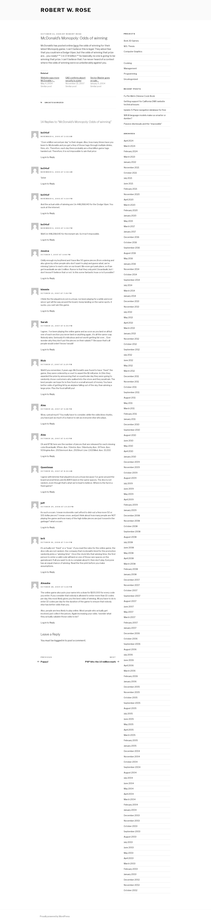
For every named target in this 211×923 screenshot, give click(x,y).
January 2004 (130, 810)
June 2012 (128, 360)
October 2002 (130, 890)
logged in (59, 640)
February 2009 (131, 505)
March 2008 (129, 564)
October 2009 (131, 472)
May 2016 (128, 258)
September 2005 (132, 703)
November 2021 (131, 167)
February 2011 (130, 414)
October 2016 (130, 242)
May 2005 (128, 724)
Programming (130, 73)
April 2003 (128, 858)
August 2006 (130, 649)
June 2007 (129, 606)
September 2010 (132, 430)
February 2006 (131, 676)
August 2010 (130, 435)
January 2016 (130, 264)
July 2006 (128, 654)
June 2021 (128, 183)
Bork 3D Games (131, 41)
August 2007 (130, 601)
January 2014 (130, 296)
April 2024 (128, 140)
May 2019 (128, 221)
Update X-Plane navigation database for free (145, 110)
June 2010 (128, 440)
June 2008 (129, 547)
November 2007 (132, 585)
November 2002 (132, 885)
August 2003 (130, 836)
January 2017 (130, 231)
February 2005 (131, 740)
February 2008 (131, 569)
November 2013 (131, 306)
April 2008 (129, 558)
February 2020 (131, 210)
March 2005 (129, 735)
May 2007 (128, 612)
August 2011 (129, 397)
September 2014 (132, 280)
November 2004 (132, 756)
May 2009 (128, 494)
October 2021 (130, 173)
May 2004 (128, 788)
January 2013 (130, 333)
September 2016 (132, 247)
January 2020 (130, 215)
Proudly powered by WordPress (55, 916)
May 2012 (128, 365)
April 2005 (129, 730)
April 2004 (129, 794)
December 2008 (132, 515)
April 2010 (128, 451)
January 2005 (130, 746)
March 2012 (129, 371)
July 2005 (128, 713)
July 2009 (128, 483)
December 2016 (131, 237)
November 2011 (131, 381)
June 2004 (129, 783)
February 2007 (131, 622)
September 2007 (132, 596)
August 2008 (130, 537)
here (76, 45)
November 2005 (132, 692)
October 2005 (131, 697)
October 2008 (131, 526)
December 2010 (131, 424)
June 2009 (129, 488)
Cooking (128, 63)
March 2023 (129, 157)
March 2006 (129, 671)
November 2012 (131, 339)
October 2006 (131, 638)
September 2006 (132, 644)
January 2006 (130, 681)
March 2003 (129, 863)
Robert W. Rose (66, 10)
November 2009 (132, 467)
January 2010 (130, 456)
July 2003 (128, 842)
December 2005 (132, 687)
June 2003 (129, 847)
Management (130, 68)
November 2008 (132, 521)
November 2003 (132, 820)
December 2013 (131, 301)
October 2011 (130, 387)
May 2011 (128, 403)
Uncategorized (54, 103)
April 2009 (129, 499)
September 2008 (132, 531)
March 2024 (129, 146)
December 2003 (132, 815)
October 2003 (130, 826)
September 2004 (132, 767)
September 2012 (132, 349)
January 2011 (129, 419)
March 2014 (129, 290)
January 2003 (130, 874)
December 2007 (132, 580)
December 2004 (132, 751)
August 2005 (130, 708)
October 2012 (130, 344)
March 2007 (129, 617)
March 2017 (129, 226)
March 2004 (129, 799)
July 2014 (128, 285)
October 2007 (130, 590)
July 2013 (128, 312)
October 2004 (131, 762)
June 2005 (129, 719)
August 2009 (130, 478)
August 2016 (130, 253)
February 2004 (131, 804)
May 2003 (128, 853)
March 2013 (129, 328)
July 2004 (128, 778)
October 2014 (130, 274)
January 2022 (130, 162)
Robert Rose (74, 34)
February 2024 (131, 151)
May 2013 (128, 317)
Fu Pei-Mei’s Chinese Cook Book (139, 96)
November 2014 (131, 269)
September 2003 (132, 831)
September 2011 (131, 392)
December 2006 (132, 633)
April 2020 (128, 199)
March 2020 (129, 205)
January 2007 (130, 628)
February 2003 (131, 869)
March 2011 (129, 408)
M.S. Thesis (129, 46)
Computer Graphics (133, 51)
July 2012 (128, 355)
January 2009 (130, 510)
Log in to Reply (48, 157)
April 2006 (129, 665)
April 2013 (128, 323)
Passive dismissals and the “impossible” (143, 124)
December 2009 (132, 462)
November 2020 (132, 194)
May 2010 (128, 446)
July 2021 (128, 178)
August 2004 (130, 772)
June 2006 (129, 660)
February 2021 (130, 189)
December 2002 (132, 879)
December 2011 (131, 376)
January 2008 (130, 574)
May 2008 (128, 553)
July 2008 (128, 542)
